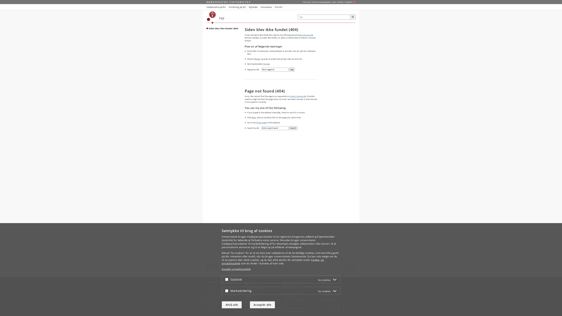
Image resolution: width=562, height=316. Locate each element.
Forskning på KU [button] (237, 7)
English (349, 2)
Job (334, 2)
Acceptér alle (262, 304)
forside (266, 64)
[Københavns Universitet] (211, 17)
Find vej (306, 2)
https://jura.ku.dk (305, 35)
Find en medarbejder (321, 2)
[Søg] (352, 17)
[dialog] (281, 269)
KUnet (340, 2)
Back (254, 117)
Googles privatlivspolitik (236, 269)
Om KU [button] (278, 7)
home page (261, 122)
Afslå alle (232, 304)
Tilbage (257, 59)
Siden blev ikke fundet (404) (223, 28)
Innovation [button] (266, 7)
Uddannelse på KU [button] (216, 7)
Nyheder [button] (253, 7)
